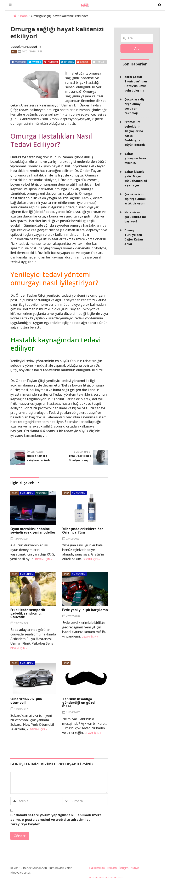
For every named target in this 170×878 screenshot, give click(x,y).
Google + (85, 62)
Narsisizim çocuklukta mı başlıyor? (135, 216)
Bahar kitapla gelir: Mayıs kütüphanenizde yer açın (135, 178)
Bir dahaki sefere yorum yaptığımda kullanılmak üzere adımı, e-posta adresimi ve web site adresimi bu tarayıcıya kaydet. (56, 819)
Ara (137, 48)
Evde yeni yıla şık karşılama (85, 609)
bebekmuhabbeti (24, 46)
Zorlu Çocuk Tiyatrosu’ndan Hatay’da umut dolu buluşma (135, 83)
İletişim (124, 868)
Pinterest (52, 62)
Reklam (112, 868)
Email (101, 62)
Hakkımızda (97, 868)
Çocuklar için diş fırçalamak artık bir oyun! (135, 198)
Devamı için (43, 559)
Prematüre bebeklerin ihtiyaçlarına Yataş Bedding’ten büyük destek (134, 133)
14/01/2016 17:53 (31, 51)
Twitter (36, 62)
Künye (135, 868)
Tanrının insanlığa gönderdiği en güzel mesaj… (78, 702)
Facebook (20, 62)
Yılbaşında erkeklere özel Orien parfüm (83, 531)
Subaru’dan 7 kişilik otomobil (26, 701)
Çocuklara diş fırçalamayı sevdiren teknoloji (134, 106)
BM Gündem (27, 493)
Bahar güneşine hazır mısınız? (135, 158)
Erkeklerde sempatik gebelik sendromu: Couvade (27, 613)
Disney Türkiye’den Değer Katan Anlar (133, 237)
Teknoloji (41, 493)
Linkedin (69, 62)
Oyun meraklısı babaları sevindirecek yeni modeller (32, 531)
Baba (24, 16)
